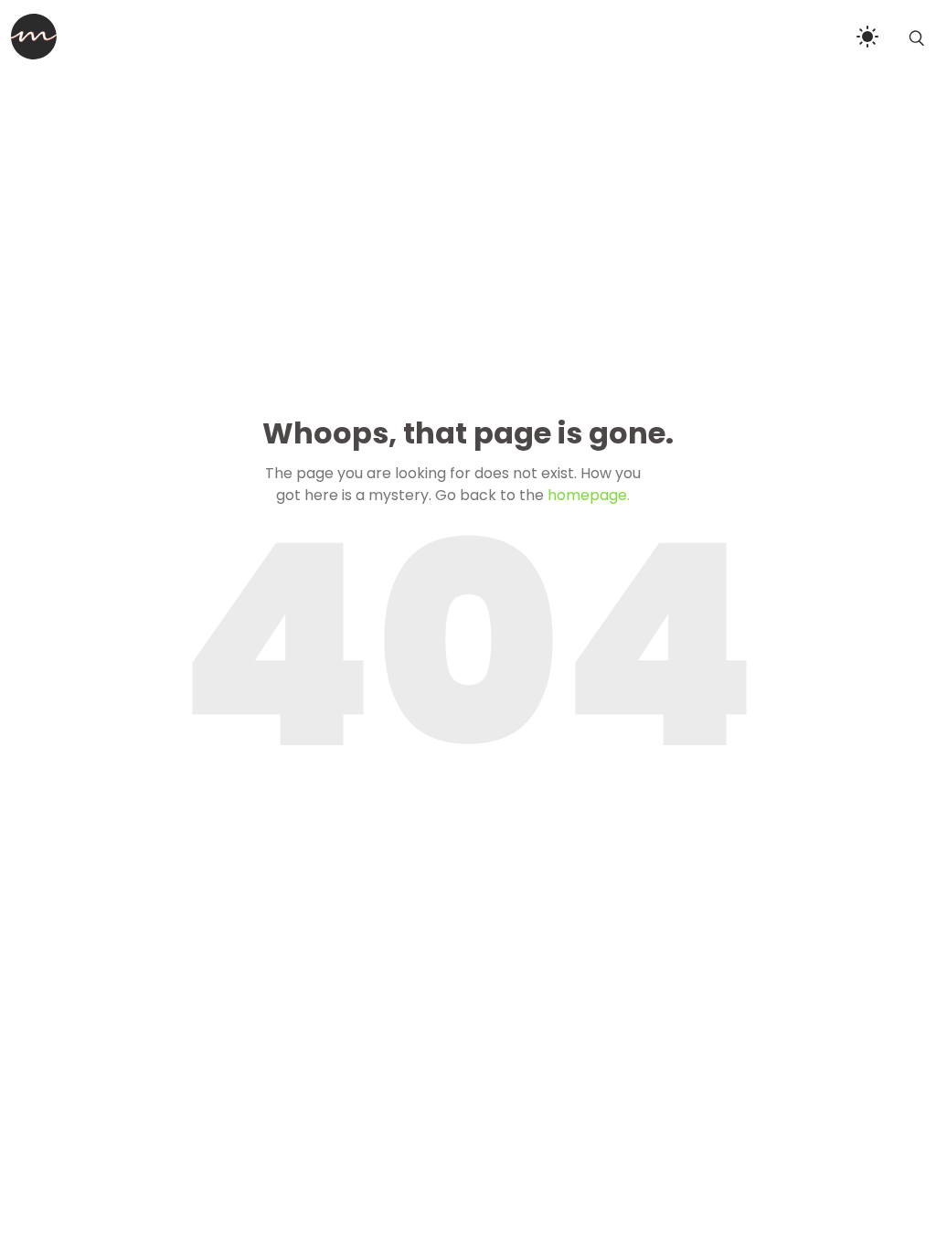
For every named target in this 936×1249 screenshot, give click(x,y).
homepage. (589, 495)
